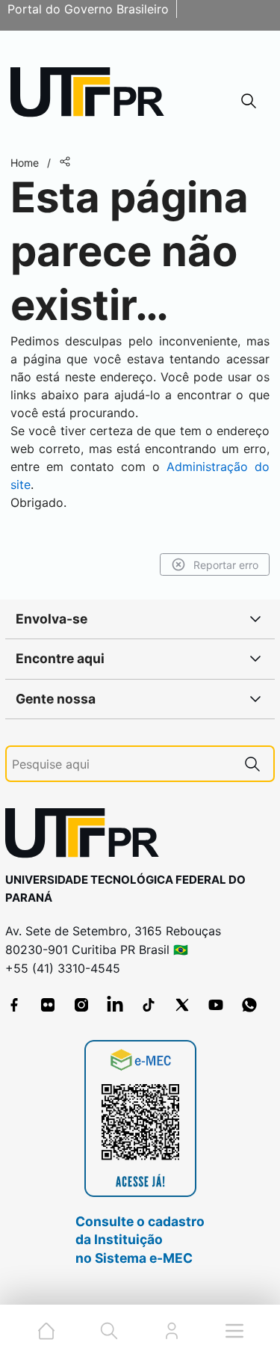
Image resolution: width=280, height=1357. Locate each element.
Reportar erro (225, 565)
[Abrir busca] (249, 100)
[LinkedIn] (115, 1005)
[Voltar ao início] (87, 836)
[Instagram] (81, 1005)
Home (24, 162)
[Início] (92, 95)
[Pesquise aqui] (252, 764)
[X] (182, 1005)
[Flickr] (48, 1005)
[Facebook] (14, 1005)
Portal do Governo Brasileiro (88, 8)
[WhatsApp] (249, 1005)
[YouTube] (216, 1005)
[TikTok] (149, 1005)
